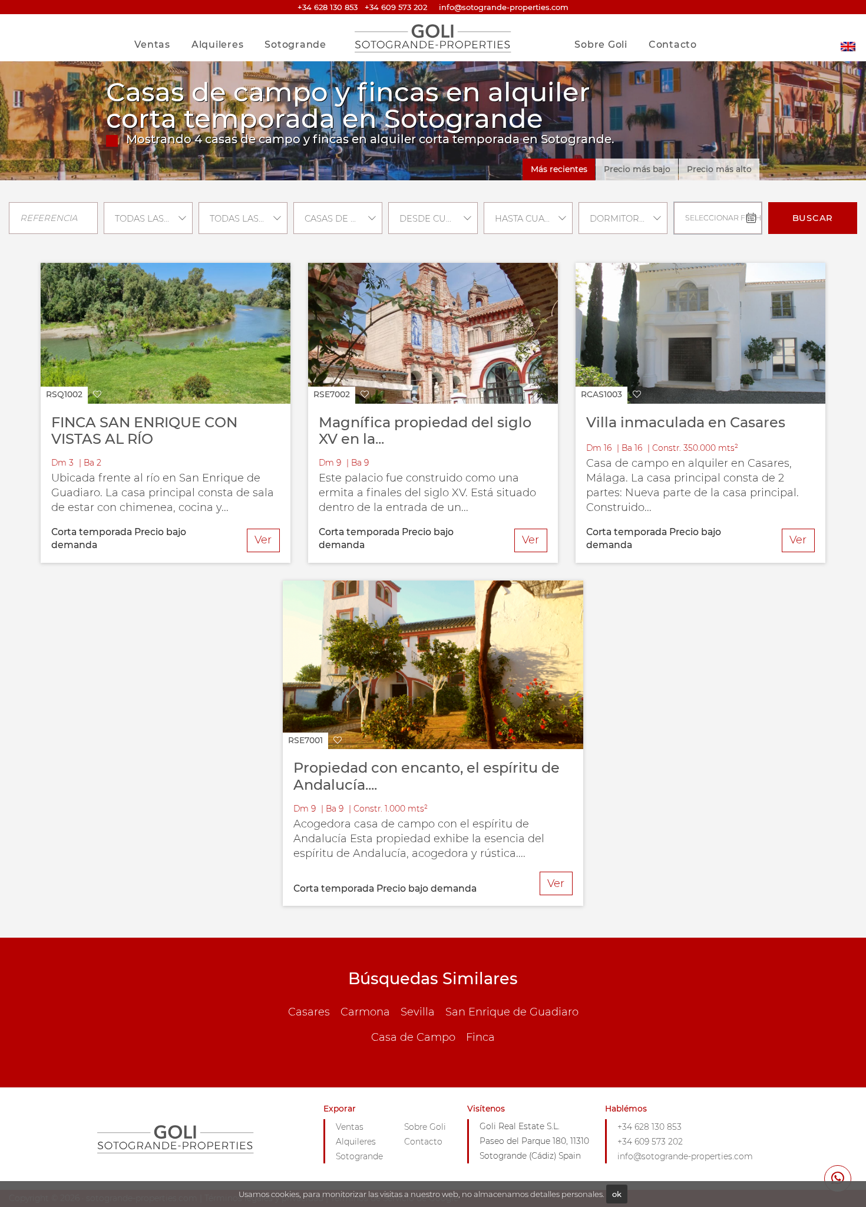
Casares (309, 1011)
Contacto (673, 44)
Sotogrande (295, 44)
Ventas (152, 44)
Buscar (813, 218)
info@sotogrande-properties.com (685, 1156)
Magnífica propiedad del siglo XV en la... (425, 431)
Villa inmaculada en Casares (685, 422)
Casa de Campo (413, 1037)
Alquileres (217, 44)
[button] (74, 395)
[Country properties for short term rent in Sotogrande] (848, 37)
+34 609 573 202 (396, 7)
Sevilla (418, 1011)
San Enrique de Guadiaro (512, 1011)
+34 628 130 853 (328, 7)
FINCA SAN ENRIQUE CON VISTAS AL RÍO (144, 431)
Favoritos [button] (667, 19)
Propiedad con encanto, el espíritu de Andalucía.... (426, 776)
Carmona (365, 1011)
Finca (480, 1037)
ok (617, 1194)
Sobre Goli (600, 44)
